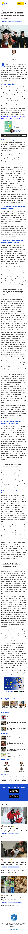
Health (16, 833)
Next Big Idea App (4, 923)
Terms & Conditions (9, 924)
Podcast (12, 923)
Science (16, 866)
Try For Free (20, 3)
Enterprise (19, 923)
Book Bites (4, 21)
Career (10, 902)
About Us (24, 923)
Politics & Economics (17, 21)
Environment (11, 833)
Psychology (11, 866)
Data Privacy (16, 924)
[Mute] (21, 135)
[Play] (3, 135)
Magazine (3, 10)
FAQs (16, 923)
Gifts (9, 923)
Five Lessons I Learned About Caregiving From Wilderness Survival (14, 830)
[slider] (24, 135)
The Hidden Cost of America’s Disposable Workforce (11, 899)
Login (21, 924)
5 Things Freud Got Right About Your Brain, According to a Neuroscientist (13, 863)
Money (10, 21)
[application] (14, 135)
